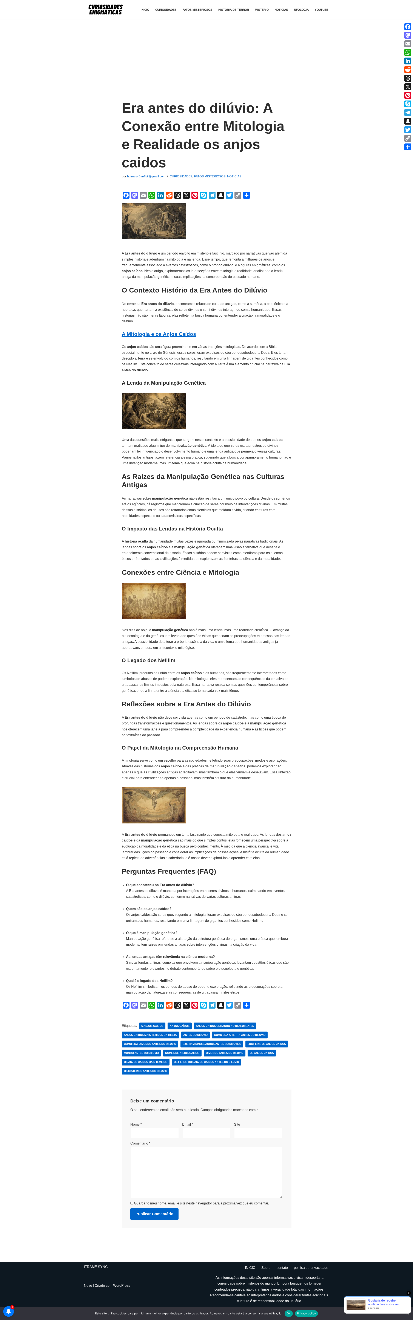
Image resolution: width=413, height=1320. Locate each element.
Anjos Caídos (180, 1025)
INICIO (145, 9)
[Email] (408, 44)
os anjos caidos (262, 1053)
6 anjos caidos (152, 1025)
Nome (136, 1124)
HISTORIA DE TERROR (233, 9)
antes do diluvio (195, 1034)
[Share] (408, 147)
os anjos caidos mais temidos (145, 1062)
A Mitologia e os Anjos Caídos (159, 334)
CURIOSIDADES (166, 9)
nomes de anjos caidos (182, 1053)
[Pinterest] (408, 95)
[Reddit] (408, 69)
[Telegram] (408, 112)
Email (187, 1124)
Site (237, 1124)
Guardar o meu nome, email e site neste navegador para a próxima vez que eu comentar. (201, 1203)
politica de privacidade (311, 1268)
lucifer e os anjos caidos (267, 1044)
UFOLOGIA (301, 9)
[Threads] (408, 78)
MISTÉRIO (262, 9)
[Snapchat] (408, 121)
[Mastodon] (408, 35)
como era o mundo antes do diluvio (150, 1044)
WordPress (121, 1285)
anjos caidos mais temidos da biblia (150, 1034)
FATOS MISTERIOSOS (197, 9)
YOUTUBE (321, 9)
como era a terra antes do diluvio (239, 1034)
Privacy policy (306, 1313)
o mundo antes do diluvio (224, 1053)
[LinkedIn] (408, 61)
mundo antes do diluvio (141, 1053)
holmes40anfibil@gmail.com (146, 176)
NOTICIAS (281, 9)
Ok (289, 1313)
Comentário (140, 1143)
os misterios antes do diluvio (145, 1071)
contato (282, 1268)
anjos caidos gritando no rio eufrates (225, 1025)
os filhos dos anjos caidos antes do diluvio (206, 1062)
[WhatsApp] (408, 52)
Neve (88, 1285)
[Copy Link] (408, 138)
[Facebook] (408, 26)
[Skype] (408, 104)
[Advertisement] (206, 62)
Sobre (266, 1268)
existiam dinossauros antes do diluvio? (212, 1044)
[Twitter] (408, 129)
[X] (408, 86)
